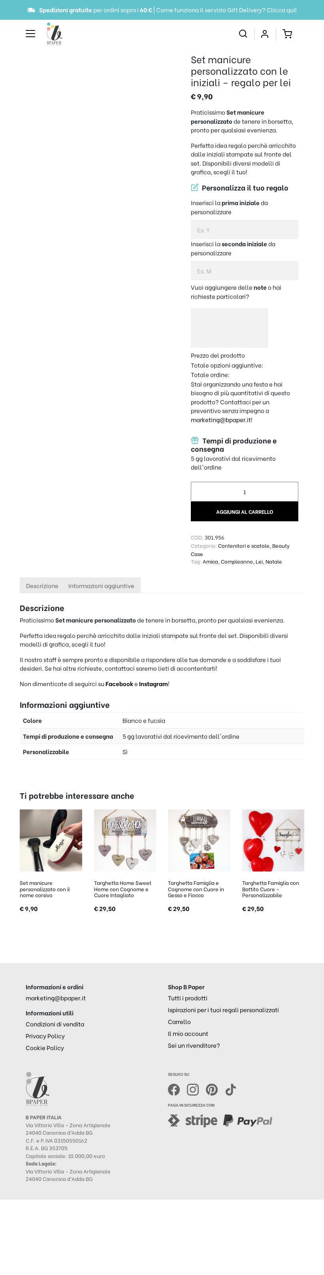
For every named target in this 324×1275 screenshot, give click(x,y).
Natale (274, 561)
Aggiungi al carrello (244, 511)
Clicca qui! (282, 9)
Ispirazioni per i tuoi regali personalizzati (223, 1009)
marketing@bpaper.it (221, 419)
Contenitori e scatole (243, 545)
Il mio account (188, 1033)
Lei (259, 561)
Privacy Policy (45, 1035)
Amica (210, 561)
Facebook (119, 683)
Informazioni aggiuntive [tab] (101, 585)
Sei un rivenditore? (194, 1045)
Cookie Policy (45, 1047)
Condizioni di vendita (55, 1023)
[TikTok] (231, 1088)
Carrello (179, 1021)
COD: (197, 537)
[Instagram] (196, 1088)
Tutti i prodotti (187, 997)
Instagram (153, 683)
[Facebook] (177, 1088)
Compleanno (237, 561)
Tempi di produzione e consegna (234, 444)
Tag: (196, 561)
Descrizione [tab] (42, 585)
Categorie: (204, 545)
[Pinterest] (215, 1088)
